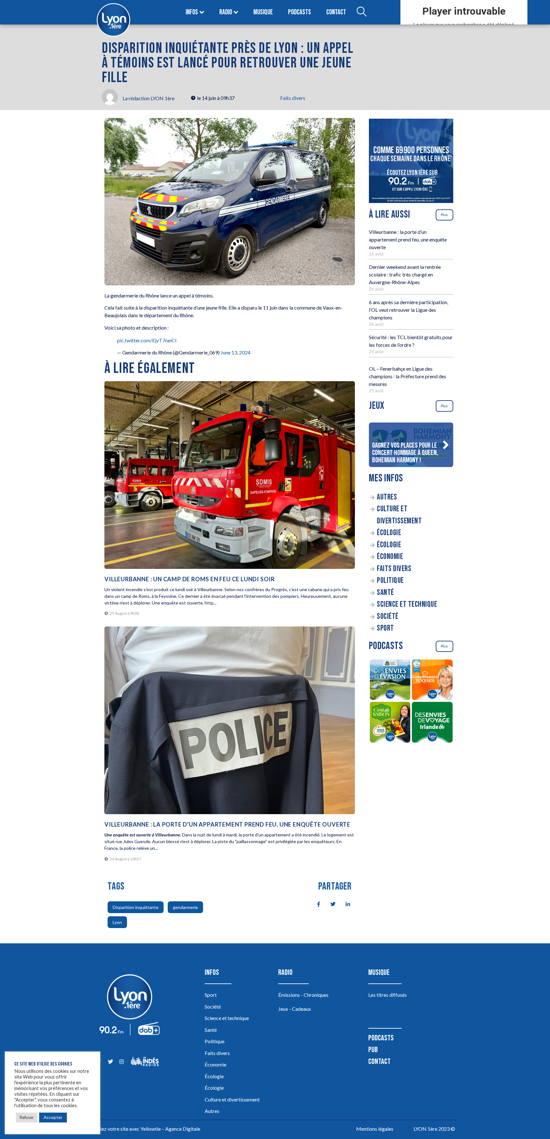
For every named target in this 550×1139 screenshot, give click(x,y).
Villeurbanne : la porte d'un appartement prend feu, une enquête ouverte (227, 824)
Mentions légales (374, 1129)
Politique (390, 580)
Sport (385, 628)
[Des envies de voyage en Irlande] (432, 723)
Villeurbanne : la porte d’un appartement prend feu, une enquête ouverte (408, 239)
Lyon (117, 922)
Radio (225, 12)
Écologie (389, 533)
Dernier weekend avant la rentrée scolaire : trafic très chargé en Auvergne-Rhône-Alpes (405, 274)
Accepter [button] (53, 1117)
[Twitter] (110, 1061)
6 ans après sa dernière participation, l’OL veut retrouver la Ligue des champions (408, 309)
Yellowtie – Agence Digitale (170, 1129)
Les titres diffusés (387, 995)
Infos (192, 12)
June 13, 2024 (235, 352)
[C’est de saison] (390, 723)
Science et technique (407, 604)
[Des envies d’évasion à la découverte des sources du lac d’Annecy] (390, 681)
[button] (445, 445)
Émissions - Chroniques (303, 995)
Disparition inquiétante (136, 907)
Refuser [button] (27, 1117)
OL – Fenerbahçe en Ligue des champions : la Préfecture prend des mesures (407, 376)
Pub (373, 1049)
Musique (263, 12)
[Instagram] (121, 1061)
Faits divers (292, 98)
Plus (444, 215)
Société (387, 616)
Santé (385, 592)
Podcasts (299, 12)
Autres (387, 497)
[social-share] (315, 903)
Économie (390, 557)
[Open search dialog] (361, 12)
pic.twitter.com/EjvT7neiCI (147, 340)
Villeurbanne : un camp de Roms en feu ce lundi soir (189, 579)
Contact (336, 12)
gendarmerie (185, 907)
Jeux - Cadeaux (294, 1009)
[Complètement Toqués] (432, 681)
